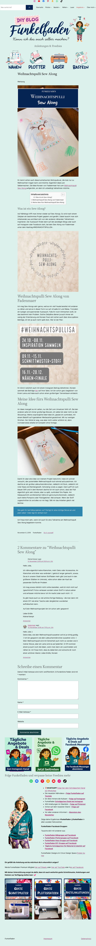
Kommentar (23, 679)
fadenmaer (31, 625)
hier (36, 391)
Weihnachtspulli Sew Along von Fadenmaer (48, 200)
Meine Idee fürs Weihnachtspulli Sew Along (48, 202)
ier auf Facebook (77, 867)
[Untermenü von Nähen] (67, 7)
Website (21, 721)
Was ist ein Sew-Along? (44, 197)
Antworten (26, 621)
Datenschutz (86, 939)
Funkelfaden (10, 939)
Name (21, 702)
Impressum (48, 939)
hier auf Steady (41, 867)
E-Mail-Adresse (24, 712)
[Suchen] (29, 7)
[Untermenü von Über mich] (95, 7)
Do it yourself (48, 533)
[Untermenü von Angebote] (84, 7)
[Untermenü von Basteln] (59, 7)
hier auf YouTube (58, 867)
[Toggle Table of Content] (62, 194)
